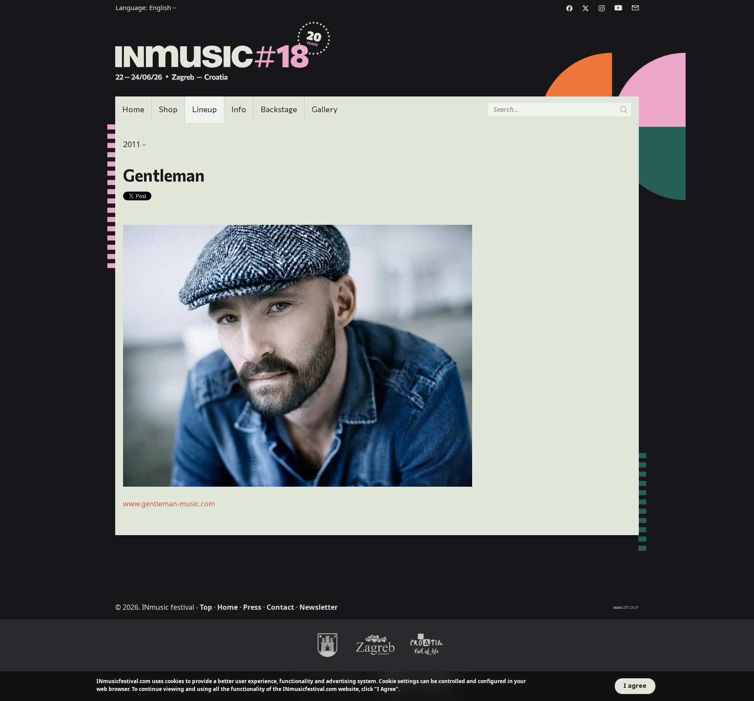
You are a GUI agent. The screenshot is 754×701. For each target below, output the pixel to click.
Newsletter (318, 607)
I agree (635, 685)
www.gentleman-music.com (169, 504)
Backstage (278, 109)
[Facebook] (569, 8)
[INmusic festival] (223, 52)
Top (206, 607)
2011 (132, 144)
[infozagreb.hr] (377, 644)
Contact (280, 607)
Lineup (204, 109)
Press (252, 607)
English (143, 7)
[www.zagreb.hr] (327, 644)
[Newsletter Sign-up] (635, 7)
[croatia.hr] (427, 644)
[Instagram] (602, 8)
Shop (168, 109)
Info (238, 109)
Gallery (324, 109)
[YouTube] (618, 7)
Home (133, 109)
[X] (586, 8)
